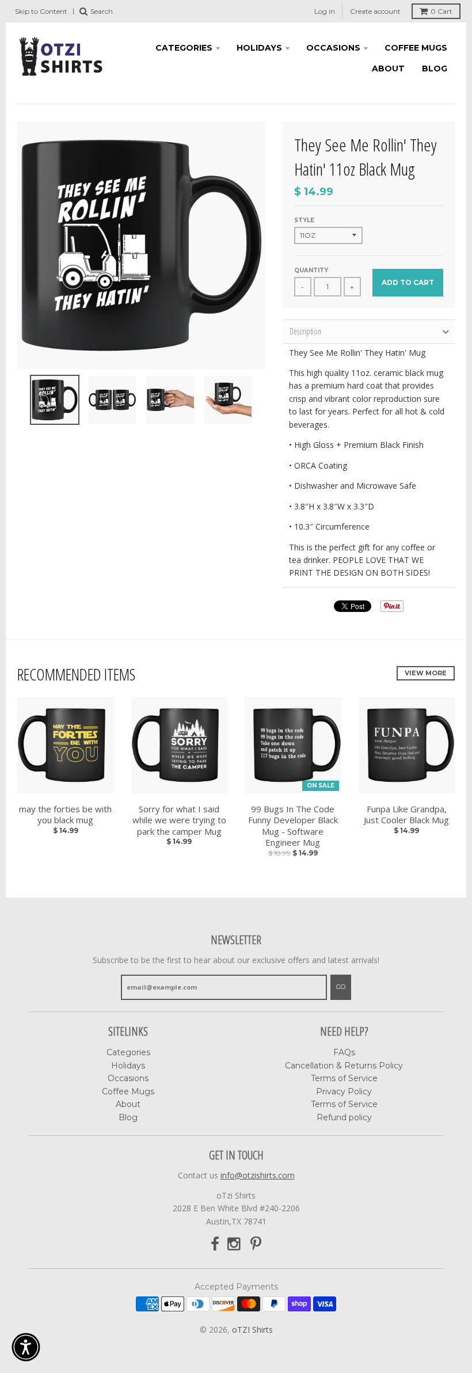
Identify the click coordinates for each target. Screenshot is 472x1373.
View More (426, 673)
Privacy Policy (344, 1091)
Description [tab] (305, 331)
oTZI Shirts (252, 1329)
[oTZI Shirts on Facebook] (215, 1244)
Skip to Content (41, 11)
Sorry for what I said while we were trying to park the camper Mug (179, 820)
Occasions (333, 48)
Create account (375, 11)
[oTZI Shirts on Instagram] (234, 1244)
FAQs (344, 1052)
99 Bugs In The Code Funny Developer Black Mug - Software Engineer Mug (293, 826)
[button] (26, 1347)
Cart (441, 11)
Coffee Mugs (416, 48)
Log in (324, 11)
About (388, 68)
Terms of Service (344, 1078)
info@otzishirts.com (257, 1175)
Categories (183, 48)
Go (340, 987)
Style (304, 220)
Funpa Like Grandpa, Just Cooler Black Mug (406, 815)
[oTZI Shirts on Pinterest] (255, 1244)
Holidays (259, 48)
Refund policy (344, 1117)
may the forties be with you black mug (65, 815)
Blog (434, 68)
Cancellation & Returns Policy (344, 1065)
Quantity (311, 270)
